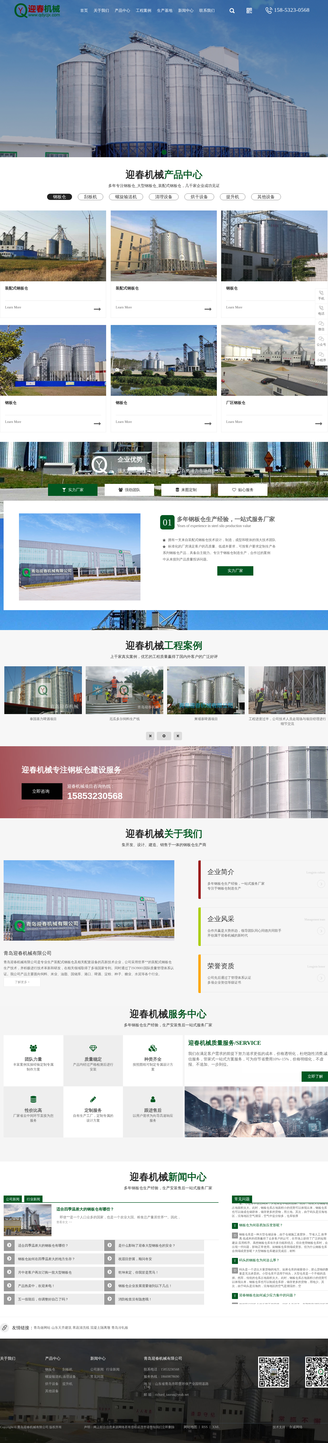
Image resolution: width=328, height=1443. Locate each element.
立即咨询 (40, 791)
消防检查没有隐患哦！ (135, 1299)
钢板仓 (50, 1369)
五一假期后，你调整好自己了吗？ (43, 1299)
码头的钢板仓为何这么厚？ (259, 1237)
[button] (157, 152)
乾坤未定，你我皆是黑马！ (138, 1272)
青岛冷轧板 (119, 1327)
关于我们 (101, 10)
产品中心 (122, 10)
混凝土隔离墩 (100, 1327)
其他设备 (52, 1391)
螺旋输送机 (53, 1376)
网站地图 (190, 1427)
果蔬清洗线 (81, 1327)
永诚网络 (296, 1427)
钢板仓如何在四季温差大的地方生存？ (46, 1259)
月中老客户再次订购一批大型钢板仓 (45, 1272)
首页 (84, 10)
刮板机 (67, 1369)
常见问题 (97, 1376)
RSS (205, 1427)
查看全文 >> (64, 1222)
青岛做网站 (42, 1327)
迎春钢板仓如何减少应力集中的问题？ (267, 1272)
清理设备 (69, 1376)
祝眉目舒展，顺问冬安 (135, 1259)
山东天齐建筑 (61, 1327)
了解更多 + (22, 982)
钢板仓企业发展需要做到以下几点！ (145, 1286)
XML (216, 1427)
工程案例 (143, 10)
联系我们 (207, 10)
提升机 (67, 1384)
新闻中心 (186, 10)
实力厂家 (235, 571)
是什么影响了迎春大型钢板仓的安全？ (147, 1245)
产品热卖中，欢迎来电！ (36, 1286)
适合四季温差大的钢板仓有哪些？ (43, 1245)
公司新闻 (12, 1199)
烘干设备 (52, 1384)
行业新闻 (33, 1199)
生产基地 (164, 10)
